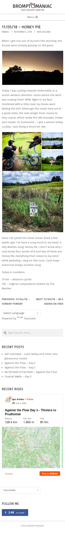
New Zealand (44, 32)
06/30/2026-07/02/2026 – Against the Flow (31, 372)
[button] (32, 67)
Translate (30, 318)
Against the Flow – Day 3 (20, 363)
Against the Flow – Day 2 (20, 367)
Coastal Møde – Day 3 (18, 376)
